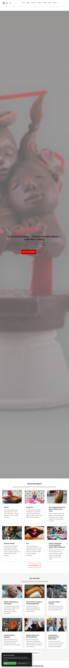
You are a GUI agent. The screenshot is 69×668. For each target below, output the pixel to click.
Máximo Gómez (9, 543)
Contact (55, 2)
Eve (27, 543)
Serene (6, 507)
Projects (39, 2)
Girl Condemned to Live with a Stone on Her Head (57, 509)
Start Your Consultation (28, 252)
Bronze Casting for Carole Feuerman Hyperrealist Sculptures (57, 545)
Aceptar (6, 663)
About (28, 2)
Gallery (45, 2)
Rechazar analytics (22, 663)
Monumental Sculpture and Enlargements (34, 603)
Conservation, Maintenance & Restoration (53, 637)
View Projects (42, 252)
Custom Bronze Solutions (9, 636)
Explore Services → (34, 653)
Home (23, 2)
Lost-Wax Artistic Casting (54, 603)
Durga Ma (29, 507)
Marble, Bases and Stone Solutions (32, 636)
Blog (50, 2)
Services (33, 2)
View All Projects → (34, 565)
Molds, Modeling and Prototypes (11, 603)
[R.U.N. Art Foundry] (3, 3)
